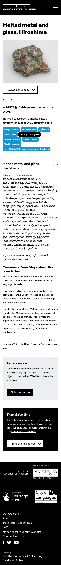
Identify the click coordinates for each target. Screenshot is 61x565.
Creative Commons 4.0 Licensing (22, 556)
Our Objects (11, 513)
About (7, 518)
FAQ (5, 527)
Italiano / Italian (30, 139)
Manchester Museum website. (22, 532)
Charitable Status (13, 560)
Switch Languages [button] (18, 89)
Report (54, 340)
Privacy (7, 552)
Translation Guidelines (17, 522)
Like (52, 163)
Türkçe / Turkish (11, 129)
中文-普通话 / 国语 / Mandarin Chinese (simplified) (26, 149)
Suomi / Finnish (29, 129)
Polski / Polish (10, 134)
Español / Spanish (12, 139)
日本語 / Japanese (12, 144)
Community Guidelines (23, 431)
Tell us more (18, 392)
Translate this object (23, 443)
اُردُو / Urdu (44, 129)
